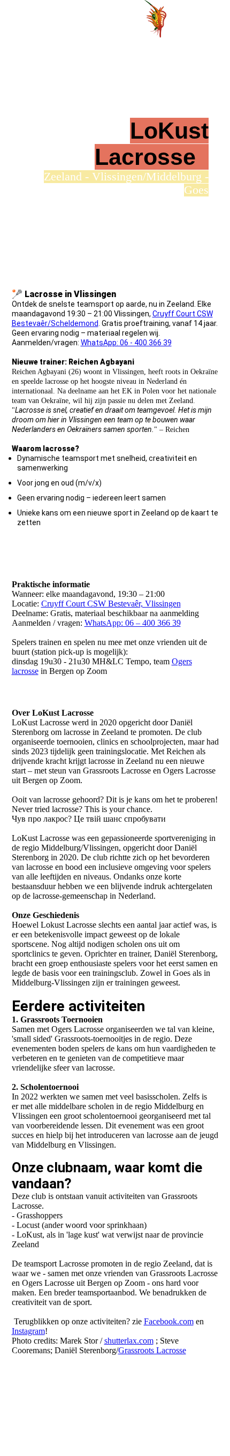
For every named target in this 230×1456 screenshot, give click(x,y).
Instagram (28, 1331)
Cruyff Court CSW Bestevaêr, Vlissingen (111, 603)
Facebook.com (169, 1321)
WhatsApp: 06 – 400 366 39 (133, 622)
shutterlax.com (129, 1340)
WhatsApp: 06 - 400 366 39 (126, 342)
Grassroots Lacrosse (152, 1350)
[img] (155, 18)
